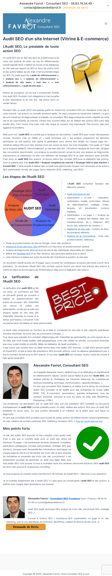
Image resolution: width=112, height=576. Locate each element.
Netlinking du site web (78, 229)
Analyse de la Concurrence (81, 236)
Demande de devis (75, 7)
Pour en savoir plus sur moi (89, 421)
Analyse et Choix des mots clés (21, 246)
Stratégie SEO (23, 253)
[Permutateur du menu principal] (106, 24)
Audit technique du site (78, 194)
